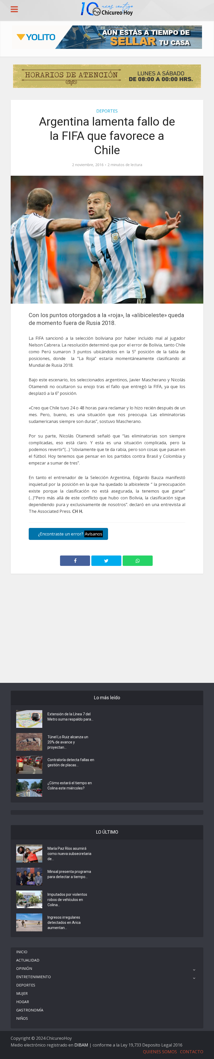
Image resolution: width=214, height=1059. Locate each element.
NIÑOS (22, 1018)
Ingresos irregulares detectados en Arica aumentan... (64, 922)
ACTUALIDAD (27, 960)
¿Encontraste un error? (69, 534)
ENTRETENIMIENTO (33, 976)
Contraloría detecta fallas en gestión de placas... (70, 762)
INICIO (21, 951)
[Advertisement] (107, 597)
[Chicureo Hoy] (107, 9)
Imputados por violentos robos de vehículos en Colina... (67, 899)
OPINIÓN (24, 968)
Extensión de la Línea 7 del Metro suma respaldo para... (70, 716)
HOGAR (22, 1001)
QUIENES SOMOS (160, 1052)
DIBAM (81, 1045)
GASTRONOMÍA (29, 1010)
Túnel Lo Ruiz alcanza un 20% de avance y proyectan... (67, 742)
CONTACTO (191, 1052)
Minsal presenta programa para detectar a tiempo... (69, 874)
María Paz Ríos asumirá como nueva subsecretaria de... (69, 853)
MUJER (22, 993)
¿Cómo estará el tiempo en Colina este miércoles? (69, 785)
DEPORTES (107, 111)
